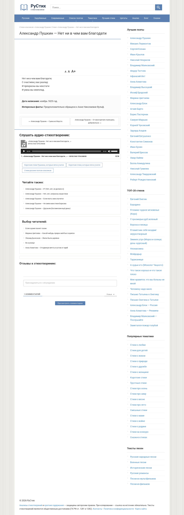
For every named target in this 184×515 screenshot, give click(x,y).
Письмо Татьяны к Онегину (144, 294)
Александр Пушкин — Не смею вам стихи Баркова (45, 204)
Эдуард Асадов (138, 130)
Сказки (156, 18)
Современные (57, 18)
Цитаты (123, 18)
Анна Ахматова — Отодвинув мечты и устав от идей (46, 248)
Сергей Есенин (138, 49)
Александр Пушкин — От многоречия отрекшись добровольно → (95, 121)
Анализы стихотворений (30, 505)
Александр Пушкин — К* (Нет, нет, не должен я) (44, 189)
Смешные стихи (138, 410)
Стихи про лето (138, 404)
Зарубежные (40, 18)
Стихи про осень (138, 388)
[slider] (114, 151)
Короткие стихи (138, 377)
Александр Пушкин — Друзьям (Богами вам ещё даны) (47, 208)
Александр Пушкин (140, 38)
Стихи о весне (137, 399)
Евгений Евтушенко (140, 136)
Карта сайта (141, 509)
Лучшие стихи (108, 18)
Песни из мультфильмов (143, 478)
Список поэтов (76, 18)
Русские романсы (139, 473)
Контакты (97, 509)
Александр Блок (138, 103)
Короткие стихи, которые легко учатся (84, 165)
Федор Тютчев (138, 71)
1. (53, 156)
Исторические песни (141, 467)
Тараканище (136, 259)
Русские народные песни (143, 456)
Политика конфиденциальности (119, 509)
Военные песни (138, 462)
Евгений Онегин (138, 199)
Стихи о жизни (137, 355)
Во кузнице (30, 243)
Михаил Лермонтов (140, 43)
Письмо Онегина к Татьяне (144, 299)
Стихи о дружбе (138, 366)
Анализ (135, 18)
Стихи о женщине (139, 372)
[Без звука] (109, 151)
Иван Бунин (136, 147)
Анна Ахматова (138, 81)
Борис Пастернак (139, 114)
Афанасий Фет (137, 76)
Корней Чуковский (140, 125)
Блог (146, 18)
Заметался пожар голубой (144, 325)
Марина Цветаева (139, 98)
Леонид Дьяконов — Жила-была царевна (42, 238)
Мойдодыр (136, 254)
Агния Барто (136, 109)
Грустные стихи (138, 383)
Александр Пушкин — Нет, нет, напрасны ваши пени (46, 194)
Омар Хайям (136, 157)
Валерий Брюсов (139, 152)
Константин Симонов (141, 141)
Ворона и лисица (139, 224)
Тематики (92, 18)
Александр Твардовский (143, 174)
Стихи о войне (137, 421)
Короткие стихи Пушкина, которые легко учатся (44, 165)
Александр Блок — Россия (143, 305)
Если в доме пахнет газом (35, 228)
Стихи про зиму (138, 393)
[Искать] (158, 7)
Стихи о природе (138, 361)
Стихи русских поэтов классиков (37, 170)
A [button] (65, 71)
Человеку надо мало (141, 289)
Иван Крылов (137, 54)
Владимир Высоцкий (141, 87)
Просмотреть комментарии (70, 303)
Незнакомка (136, 248)
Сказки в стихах (138, 437)
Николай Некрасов (140, 60)
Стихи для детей (138, 350)
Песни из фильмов (140, 484)
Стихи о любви (138, 345)
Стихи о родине (138, 426)
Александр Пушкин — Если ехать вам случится (44, 199)
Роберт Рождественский (143, 179)
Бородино (135, 204)
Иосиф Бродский (139, 92)
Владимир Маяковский (142, 65)
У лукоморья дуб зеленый (143, 219)
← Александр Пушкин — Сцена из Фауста (45, 121)
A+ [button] (73, 71)
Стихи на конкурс (139, 432)
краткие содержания (54, 505)
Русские (25, 18)
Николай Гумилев (139, 168)
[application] (70, 151)
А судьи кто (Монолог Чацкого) (146, 265)
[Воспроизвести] (24, 151)
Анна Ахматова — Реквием (144, 310)
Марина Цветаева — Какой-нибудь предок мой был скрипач (50, 233)
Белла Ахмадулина (140, 163)
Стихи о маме (137, 415)
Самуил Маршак (139, 119)
